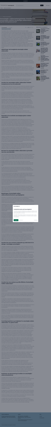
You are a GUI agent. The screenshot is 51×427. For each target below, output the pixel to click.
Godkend (16, 220)
